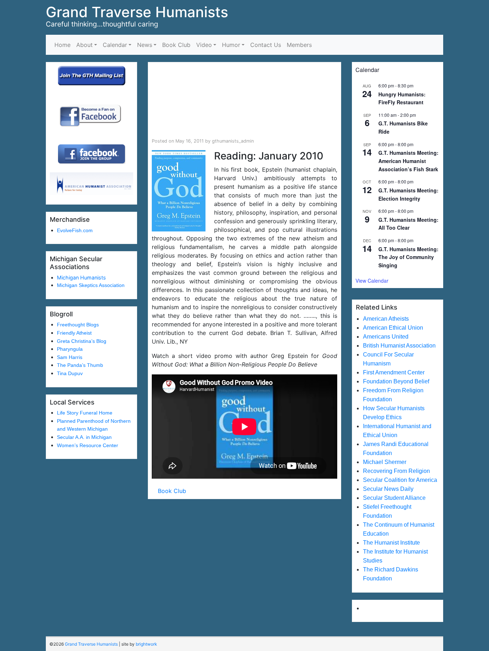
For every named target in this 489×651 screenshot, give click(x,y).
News (144, 44)
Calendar (115, 44)
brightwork (146, 644)
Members (299, 44)
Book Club (176, 44)
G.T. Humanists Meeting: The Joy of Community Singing (408, 257)
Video (204, 44)
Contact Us (265, 44)
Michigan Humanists (81, 277)
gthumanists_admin (233, 141)
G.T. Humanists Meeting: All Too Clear (408, 223)
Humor (231, 44)
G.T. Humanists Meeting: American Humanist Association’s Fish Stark (408, 160)
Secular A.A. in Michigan (84, 437)
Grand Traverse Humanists (137, 12)
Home (62, 44)
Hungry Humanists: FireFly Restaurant (402, 98)
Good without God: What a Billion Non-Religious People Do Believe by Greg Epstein (243, 100)
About (84, 44)
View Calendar (371, 280)
